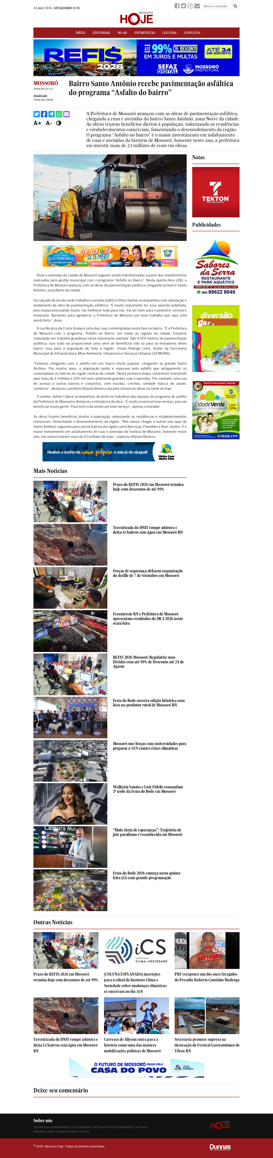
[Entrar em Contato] (198, 6)
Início (80, 33)
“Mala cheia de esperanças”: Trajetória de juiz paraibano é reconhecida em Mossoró (147, 832)
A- (49, 122)
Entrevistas (144, 33)
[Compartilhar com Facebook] (44, 114)
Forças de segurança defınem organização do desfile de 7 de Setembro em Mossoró (148, 573)
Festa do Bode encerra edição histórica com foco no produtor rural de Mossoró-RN (149, 703)
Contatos (192, 33)
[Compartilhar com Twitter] (36, 114)
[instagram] (191, 6)
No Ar (122, 33)
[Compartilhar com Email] (66, 114)
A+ (37, 122)
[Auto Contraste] (58, 122)
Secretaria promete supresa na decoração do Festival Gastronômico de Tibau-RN (207, 1045)
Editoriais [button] (101, 33)
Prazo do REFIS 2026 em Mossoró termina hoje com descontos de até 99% (148, 487)
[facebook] (178, 6)
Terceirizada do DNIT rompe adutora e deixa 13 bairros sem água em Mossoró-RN (148, 530)
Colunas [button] (169, 33)
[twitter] (184, 6)
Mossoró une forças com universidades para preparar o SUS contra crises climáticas (149, 746)
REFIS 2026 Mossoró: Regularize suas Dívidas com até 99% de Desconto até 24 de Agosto (148, 662)
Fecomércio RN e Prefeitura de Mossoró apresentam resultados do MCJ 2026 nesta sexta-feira (148, 618)
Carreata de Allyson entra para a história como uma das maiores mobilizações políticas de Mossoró (132, 1045)
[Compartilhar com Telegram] (51, 114)
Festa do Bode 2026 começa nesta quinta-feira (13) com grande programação (147, 875)
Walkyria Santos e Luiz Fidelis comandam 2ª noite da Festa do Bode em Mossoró (148, 789)
